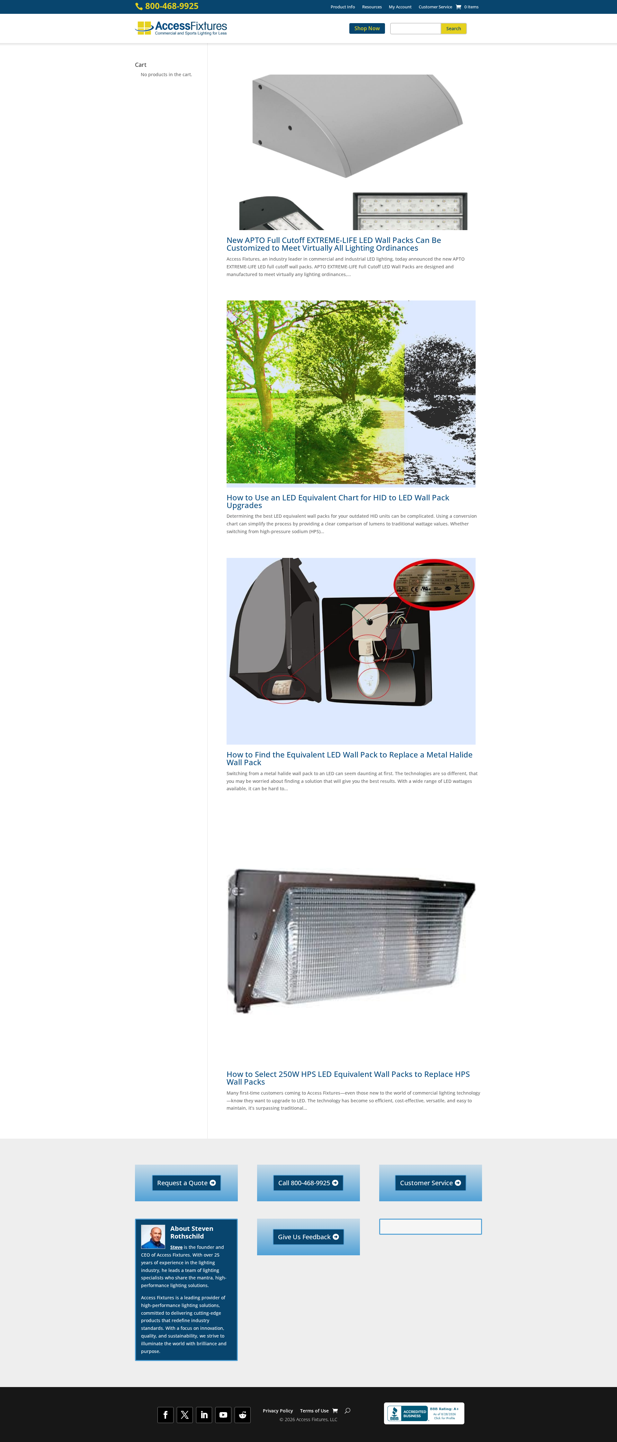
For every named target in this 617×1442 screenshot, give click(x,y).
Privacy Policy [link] (278, 1411)
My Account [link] (400, 7)
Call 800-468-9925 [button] (304, 1182)
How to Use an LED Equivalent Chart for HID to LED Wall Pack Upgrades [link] (338, 501)
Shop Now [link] (367, 28)
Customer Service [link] (435, 7)
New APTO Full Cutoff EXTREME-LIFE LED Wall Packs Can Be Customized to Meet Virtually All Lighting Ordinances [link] (334, 244)
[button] (454, 28)
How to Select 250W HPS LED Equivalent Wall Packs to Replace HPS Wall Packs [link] (348, 1078)
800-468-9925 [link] (172, 6)
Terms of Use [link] (314, 1411)
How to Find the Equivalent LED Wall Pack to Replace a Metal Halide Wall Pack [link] (350, 758)
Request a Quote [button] (182, 1182)
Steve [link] (176, 1247)
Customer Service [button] (426, 1182)
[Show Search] (347, 1411)
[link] (467, 7)
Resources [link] (372, 7)
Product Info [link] (343, 7)
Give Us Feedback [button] (304, 1236)
